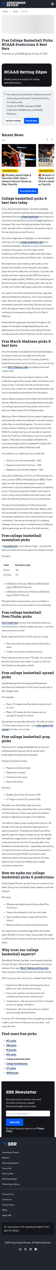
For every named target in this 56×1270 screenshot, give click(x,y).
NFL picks (11, 1040)
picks (15, 11)
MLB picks (11, 1049)
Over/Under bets (10, 622)
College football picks (17, 1063)
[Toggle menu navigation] (52, 4)
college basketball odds (31, 242)
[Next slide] (52, 139)
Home (5, 11)
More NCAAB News (28, 191)
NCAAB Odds (31, 120)
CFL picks (11, 1068)
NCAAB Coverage (13, 120)
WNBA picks (12, 1072)
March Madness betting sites (34, 968)
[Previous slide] (47, 139)
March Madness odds (18, 367)
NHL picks (11, 1054)
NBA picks (11, 1045)
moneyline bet (10, 546)
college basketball (30, 216)
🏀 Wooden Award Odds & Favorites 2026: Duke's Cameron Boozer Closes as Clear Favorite (16, 180)
